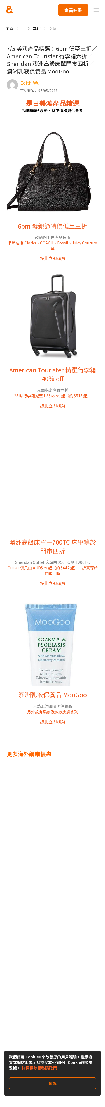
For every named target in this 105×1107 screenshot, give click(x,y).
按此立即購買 (52, 258)
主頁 (10, 28)
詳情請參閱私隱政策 (39, 1068)
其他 (37, 28)
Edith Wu (30, 82)
